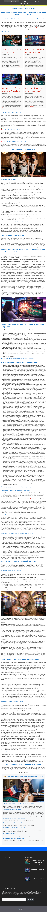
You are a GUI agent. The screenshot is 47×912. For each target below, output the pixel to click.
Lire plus (19, 66)
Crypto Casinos (22, 3)
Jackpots (37, 1)
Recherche (30, 899)
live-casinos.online (25, 909)
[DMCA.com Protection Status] (20, 908)
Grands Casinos (30, 498)
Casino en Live (25, 1)
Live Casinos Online (11, 1)
